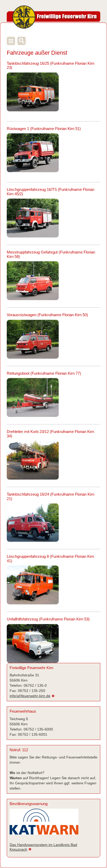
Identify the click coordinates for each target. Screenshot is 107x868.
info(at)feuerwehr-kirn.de (30, 696)
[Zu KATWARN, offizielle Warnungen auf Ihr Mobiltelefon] (44, 824)
